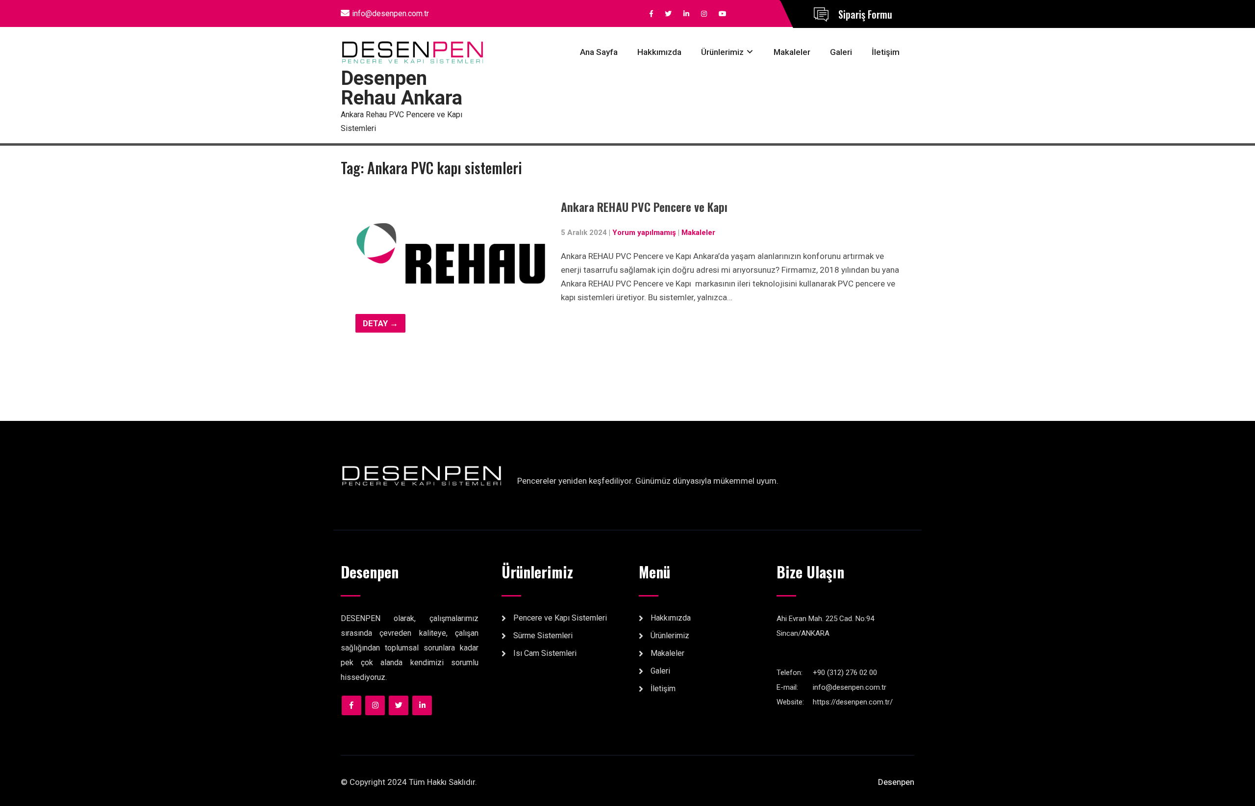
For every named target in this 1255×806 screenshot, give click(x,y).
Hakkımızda (659, 52)
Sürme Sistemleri (543, 635)
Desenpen (896, 782)
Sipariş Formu (865, 14)
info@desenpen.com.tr (390, 13)
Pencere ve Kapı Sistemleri (560, 618)
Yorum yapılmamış (644, 232)
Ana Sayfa (599, 52)
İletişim (886, 52)
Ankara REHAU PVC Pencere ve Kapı (644, 206)
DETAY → (380, 323)
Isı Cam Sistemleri (545, 653)
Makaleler (792, 52)
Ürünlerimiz (722, 52)
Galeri (841, 52)
